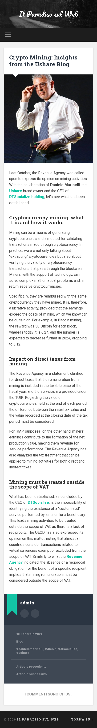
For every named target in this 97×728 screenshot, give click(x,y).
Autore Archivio (24, 613)
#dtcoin (51, 649)
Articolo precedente (31, 666)
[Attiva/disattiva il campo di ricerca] (89, 35)
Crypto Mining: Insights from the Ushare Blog (43, 61)
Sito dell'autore (35, 613)
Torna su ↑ (82, 719)
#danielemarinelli (29, 649)
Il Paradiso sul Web (48, 14)
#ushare (22, 652)
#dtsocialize (67, 649)
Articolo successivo (31, 674)
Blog (19, 641)
